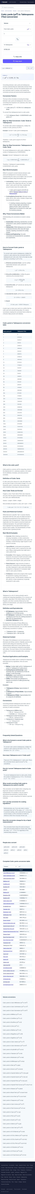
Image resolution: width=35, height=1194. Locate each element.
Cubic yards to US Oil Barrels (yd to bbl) (14, 1131)
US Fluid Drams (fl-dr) (8, 984)
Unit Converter (8, 10)
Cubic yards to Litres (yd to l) (11, 1026)
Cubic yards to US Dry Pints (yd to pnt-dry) (15, 1143)
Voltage (20, 1181)
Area (28, 1165)
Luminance (17, 1172)
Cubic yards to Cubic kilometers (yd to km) (15, 1045)
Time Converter (30, 2)
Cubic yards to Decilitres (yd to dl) (12, 1022)
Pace (2, 1177)
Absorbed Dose (4, 1165)
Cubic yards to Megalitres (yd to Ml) (13, 1034)
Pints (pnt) (5, 956)
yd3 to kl (6, 853)
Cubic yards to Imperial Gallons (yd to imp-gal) (15, 1073)
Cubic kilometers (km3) (8, 903)
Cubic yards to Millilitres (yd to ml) (12, 1014)
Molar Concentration (27, 1174)
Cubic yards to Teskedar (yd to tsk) (12, 1053)
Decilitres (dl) (6, 886)
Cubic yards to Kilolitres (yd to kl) (12, 1030)
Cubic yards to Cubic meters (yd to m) (13, 1041)
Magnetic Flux (24, 1172)
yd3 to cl (13, 850)
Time (12, 1181)
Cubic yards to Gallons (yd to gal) (12, 1123)
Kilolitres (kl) (6, 892)
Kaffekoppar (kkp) (7, 914)
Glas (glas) (5, 917)
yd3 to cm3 (14, 847)
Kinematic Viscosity (5, 1172)
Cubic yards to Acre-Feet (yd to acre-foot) (14, 1096)
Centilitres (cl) (6, 884)
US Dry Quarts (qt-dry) (8, 973)
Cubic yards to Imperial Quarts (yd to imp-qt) (15, 1077)
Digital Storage (21, 1167)
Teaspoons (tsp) (6, 942)
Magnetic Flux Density (6, 1174)
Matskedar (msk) (7, 912)
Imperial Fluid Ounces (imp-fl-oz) (10, 931)
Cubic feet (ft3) (6, 965)
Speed (18, 1179)
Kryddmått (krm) (7, 906)
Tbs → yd (30, 68)
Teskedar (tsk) (6, 909)
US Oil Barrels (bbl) (7, 967)
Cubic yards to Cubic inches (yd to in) (13, 1104)
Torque (16, 1181)
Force (18, 1170)
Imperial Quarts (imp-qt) (8, 926)
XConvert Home (23, 2)
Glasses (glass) (6, 934)
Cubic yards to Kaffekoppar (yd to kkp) (13, 1061)
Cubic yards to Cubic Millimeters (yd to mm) (15, 1002)
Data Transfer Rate (9, 1167)
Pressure (18, 1177)
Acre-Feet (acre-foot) (8, 940)
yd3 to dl (19, 850)
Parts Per (6, 1177)
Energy (14, 1170)
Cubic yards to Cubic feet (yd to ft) (13, 1127)
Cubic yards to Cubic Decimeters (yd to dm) (15, 1010)
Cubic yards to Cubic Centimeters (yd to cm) (15, 1006)
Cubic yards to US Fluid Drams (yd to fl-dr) (14, 1155)
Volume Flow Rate (5, 1184)
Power (14, 1177)
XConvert (3, 1189)
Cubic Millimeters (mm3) (9, 872)
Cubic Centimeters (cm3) (9, 875)
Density (16, 1167)
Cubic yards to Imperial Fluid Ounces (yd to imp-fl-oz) (17, 1084)
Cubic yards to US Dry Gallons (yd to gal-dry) (15, 1135)
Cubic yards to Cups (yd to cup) (12, 1112)
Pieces (10, 1177)
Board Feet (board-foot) (8, 937)
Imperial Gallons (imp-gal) (9, 923)
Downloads (24, 1189)
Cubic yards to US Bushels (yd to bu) (13, 1147)
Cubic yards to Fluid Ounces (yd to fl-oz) (14, 1108)
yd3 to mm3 (6, 847)
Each (11, 1170)
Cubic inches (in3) (7, 948)
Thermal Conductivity (6, 1181)
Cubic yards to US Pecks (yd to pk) (12, 1151)
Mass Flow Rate (18, 1174)
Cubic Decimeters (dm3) (8, 878)
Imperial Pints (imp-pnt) (8, 928)
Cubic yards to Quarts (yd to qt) (12, 1120)
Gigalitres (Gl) (6, 898)
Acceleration (12, 1165)
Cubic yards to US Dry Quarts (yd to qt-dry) (15, 1139)
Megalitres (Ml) (6, 895)
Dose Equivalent (29, 1167)
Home (2, 10)
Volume (14, 10)
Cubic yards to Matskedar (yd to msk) (13, 1057)
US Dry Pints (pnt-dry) (8, 976)
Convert (8, 2)
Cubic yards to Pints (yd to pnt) (11, 1116)
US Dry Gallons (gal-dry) (9, 970)
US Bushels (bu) (6, 979)
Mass (13, 1174)
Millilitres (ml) (6, 881)
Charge (31, 1165)
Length (12, 1172)
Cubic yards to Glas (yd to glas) (11, 1065)
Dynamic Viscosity (5, 1170)
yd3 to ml (6, 850)
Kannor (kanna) (6, 920)
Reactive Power (12, 1179)
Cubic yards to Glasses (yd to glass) (13, 1088)
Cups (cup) (5, 953)
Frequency (23, 1170)
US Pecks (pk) (6, 981)
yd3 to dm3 (22, 847)
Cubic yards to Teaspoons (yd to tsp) (13, 1100)
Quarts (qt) (5, 959)
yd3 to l (25, 850)
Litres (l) (5, 889)
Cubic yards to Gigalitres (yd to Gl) (12, 1037)
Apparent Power (22, 1165)
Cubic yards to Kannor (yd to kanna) (13, 1069)
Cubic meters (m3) (7, 900)
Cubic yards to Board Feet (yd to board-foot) (15, 1092)
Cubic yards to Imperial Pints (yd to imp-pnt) (15, 1080)
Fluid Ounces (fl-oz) (7, 951)
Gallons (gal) (6, 962)
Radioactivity (24, 1177)
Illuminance (28, 1170)
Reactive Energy (4, 1179)
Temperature (23, 1179)
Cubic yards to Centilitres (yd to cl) (12, 1018)
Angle (16, 1165)
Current (2, 1167)
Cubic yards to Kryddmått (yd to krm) (13, 1049)
